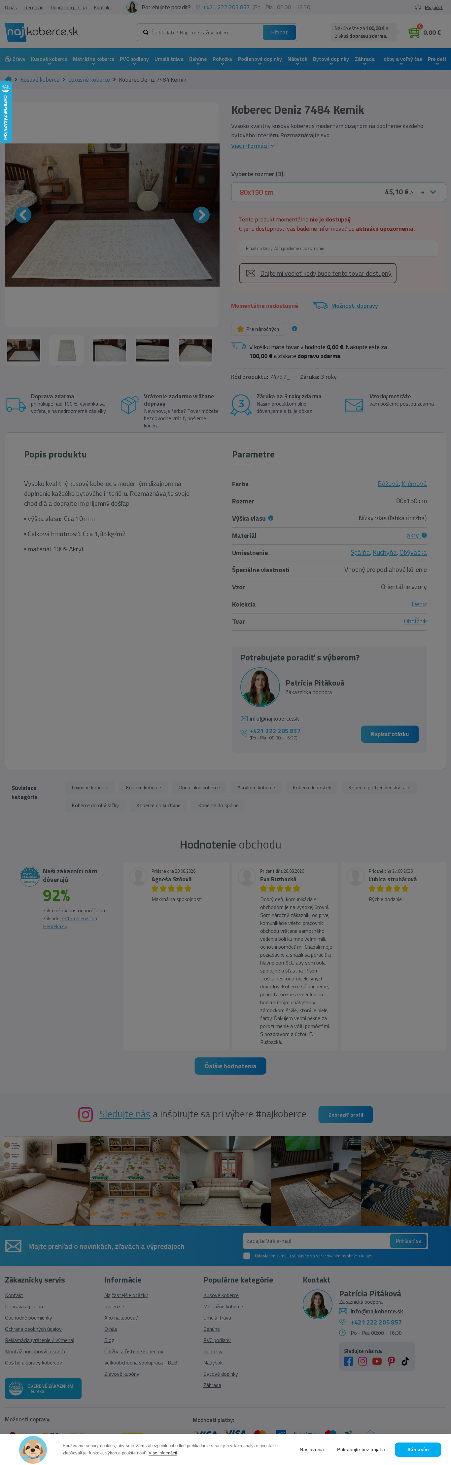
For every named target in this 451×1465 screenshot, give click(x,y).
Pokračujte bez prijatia (361, 1449)
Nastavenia (312, 1449)
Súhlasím (418, 1449)
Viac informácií (163, 1452)
